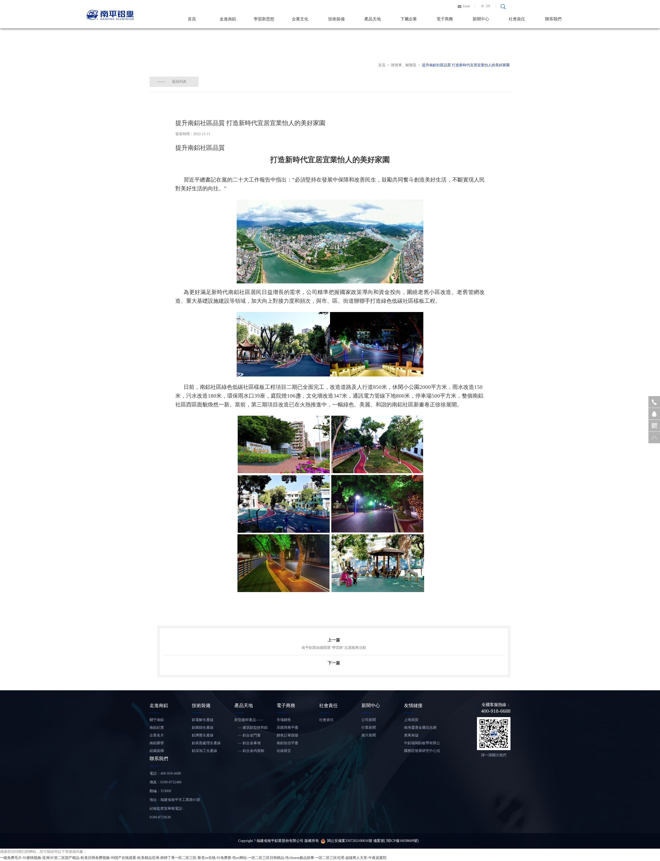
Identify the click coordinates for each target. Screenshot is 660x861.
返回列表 (179, 82)
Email (466, 6)
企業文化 (300, 19)
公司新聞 (368, 720)
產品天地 (372, 19)
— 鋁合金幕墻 (247, 743)
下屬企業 (408, 19)
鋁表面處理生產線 (206, 743)
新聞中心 (481, 19)
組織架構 (157, 751)
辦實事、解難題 (403, 65)
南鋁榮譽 (157, 743)
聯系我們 (553, 19)
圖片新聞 (368, 735)
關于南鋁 (157, 720)
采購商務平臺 (287, 727)
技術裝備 (336, 19)
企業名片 (157, 735)
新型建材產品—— (248, 720)
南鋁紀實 (157, 727)
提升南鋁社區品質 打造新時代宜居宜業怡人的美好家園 (466, 65)
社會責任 (517, 19)
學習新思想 (264, 19)
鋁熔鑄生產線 (202, 727)
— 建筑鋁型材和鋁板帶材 (251, 729)
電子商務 (444, 19)
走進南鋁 (228, 19)
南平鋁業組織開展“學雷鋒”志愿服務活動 (334, 648)
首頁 (192, 19)
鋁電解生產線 (202, 720)
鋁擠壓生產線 (202, 735)
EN (488, 6)
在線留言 (284, 751)
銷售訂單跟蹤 (287, 735)
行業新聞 (368, 727)
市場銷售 (284, 720)
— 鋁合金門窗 (247, 735)
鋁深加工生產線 (204, 751)
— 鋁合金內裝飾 (249, 751)
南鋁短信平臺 (287, 743)
